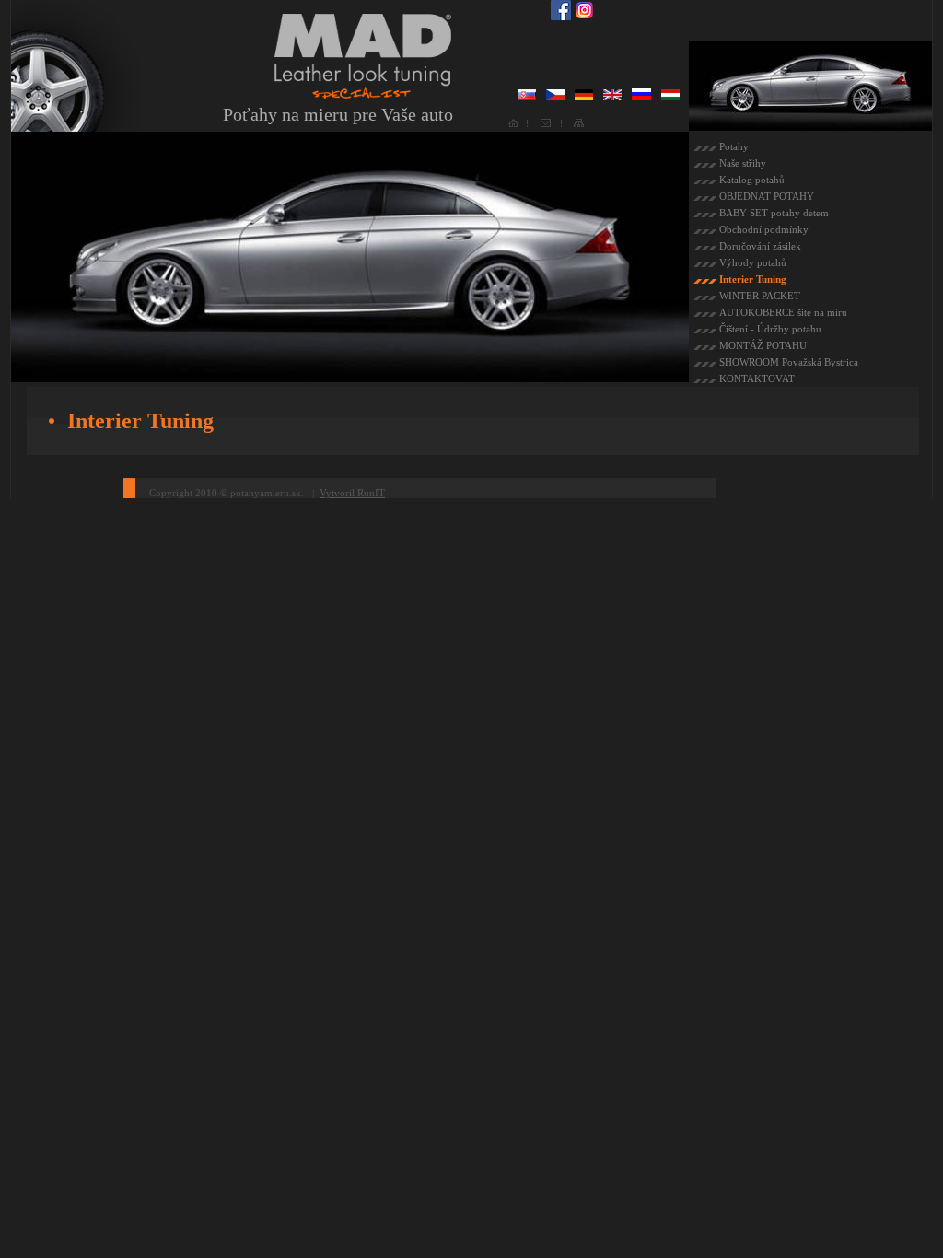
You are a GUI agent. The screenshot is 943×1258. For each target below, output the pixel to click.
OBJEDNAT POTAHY (766, 196)
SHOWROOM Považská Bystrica (788, 361)
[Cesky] (555, 96)
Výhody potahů (752, 262)
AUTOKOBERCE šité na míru (783, 312)
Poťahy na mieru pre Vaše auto (338, 114)
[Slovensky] (527, 96)
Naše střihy (742, 163)
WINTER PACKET (759, 295)
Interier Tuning (752, 279)
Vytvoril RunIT (352, 492)
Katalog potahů (752, 179)
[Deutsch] (584, 96)
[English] (612, 96)
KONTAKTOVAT (757, 378)
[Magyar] (670, 96)
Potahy (734, 146)
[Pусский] (641, 96)
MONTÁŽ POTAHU (763, 345)
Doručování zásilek (760, 245)
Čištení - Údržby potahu (770, 328)
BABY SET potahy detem (774, 212)
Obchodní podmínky (764, 229)
